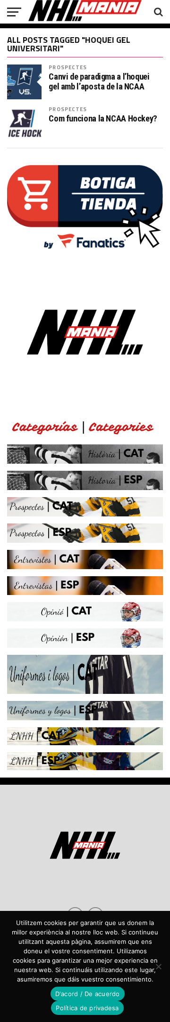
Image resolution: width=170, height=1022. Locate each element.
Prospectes (68, 67)
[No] (158, 966)
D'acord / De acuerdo (87, 994)
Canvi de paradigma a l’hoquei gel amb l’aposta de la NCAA (99, 81)
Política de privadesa (87, 1008)
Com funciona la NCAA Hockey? (103, 118)
